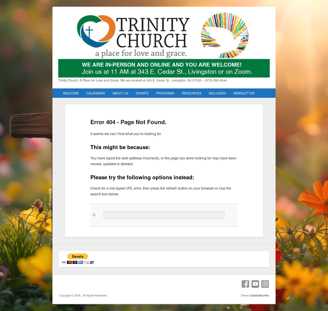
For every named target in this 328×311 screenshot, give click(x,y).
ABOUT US (120, 93)
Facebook (245, 284)
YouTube (255, 284)
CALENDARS (95, 93)
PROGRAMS (165, 93)
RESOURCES (191, 93)
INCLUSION (217, 93)
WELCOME (71, 93)
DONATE (142, 93)
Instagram (265, 284)
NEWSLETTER (244, 93)
